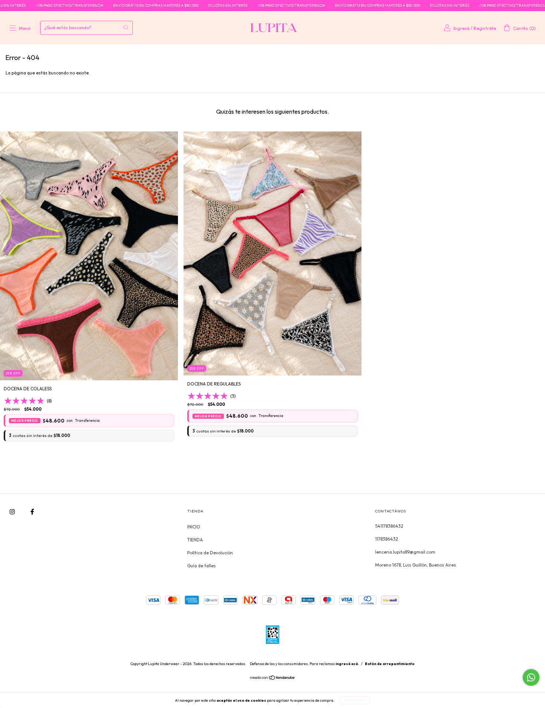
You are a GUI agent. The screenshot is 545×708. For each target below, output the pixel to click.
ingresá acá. (347, 663)
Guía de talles (201, 565)
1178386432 (386, 539)
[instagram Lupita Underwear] (13, 511)
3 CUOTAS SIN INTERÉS (197, 5)
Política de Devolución (210, 552)
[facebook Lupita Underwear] (32, 511)
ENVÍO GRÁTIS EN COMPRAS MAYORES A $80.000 (125, 5)
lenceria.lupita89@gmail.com (405, 552)
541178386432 (389, 526)
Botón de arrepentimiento (389, 663)
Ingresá (461, 28)
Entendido (355, 700)
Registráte (484, 28)
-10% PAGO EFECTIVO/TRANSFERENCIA (38, 5)
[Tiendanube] (273, 678)
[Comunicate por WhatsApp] (531, 677)
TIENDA (195, 539)
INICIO (193, 527)
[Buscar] (126, 27)
